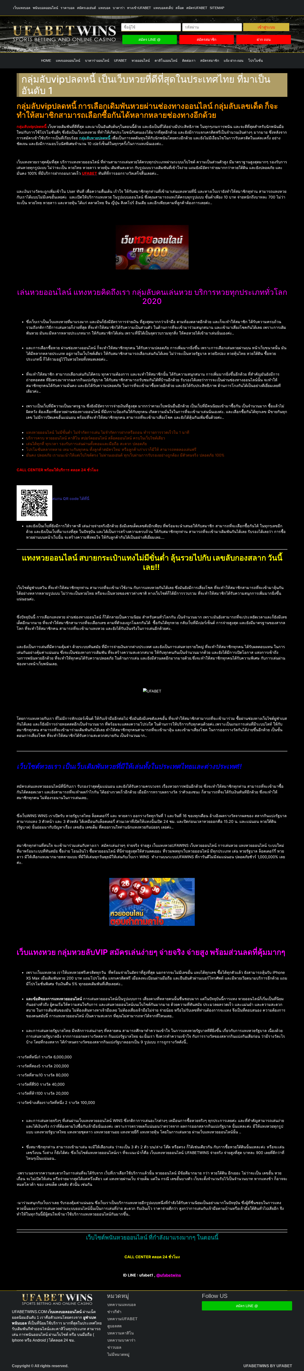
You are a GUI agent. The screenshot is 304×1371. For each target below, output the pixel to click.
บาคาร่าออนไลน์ (97, 60)
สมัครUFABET (196, 8)
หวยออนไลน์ (141, 60)
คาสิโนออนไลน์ (166, 60)
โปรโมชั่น (255, 60)
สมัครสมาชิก (209, 60)
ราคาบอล (68, 8)
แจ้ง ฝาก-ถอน (233, 60)
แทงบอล (104, 8)
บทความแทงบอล (121, 1305)
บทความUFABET (122, 1319)
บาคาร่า (119, 8)
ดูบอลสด (114, 1326)
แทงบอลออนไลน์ (68, 60)
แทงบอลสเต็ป (163, 8)
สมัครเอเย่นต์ (86, 8)
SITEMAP (217, 8)
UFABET (120, 60)
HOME (46, 60)
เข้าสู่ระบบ (266, 27)
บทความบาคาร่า (121, 1340)
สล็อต (180, 8)
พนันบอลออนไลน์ (45, 8)
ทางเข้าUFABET (139, 8)
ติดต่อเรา (188, 60)
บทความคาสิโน (120, 1333)
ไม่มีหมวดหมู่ (118, 1354)
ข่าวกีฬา (114, 1312)
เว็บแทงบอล (21, 8)
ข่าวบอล (114, 1347)
